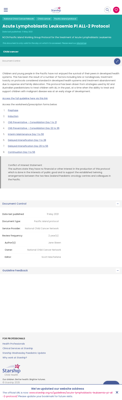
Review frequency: (12, 235)
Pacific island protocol (65, 18)
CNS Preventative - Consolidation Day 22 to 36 (33, 128)
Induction (13, 116)
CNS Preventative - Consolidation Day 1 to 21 (32, 122)
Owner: (9, 249)
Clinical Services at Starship (18, 348)
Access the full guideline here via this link (25, 98)
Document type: (11, 221)
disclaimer (81, 43)
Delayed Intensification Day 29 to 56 (28, 146)
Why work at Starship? (15, 357)
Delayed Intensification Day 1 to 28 (27, 140)
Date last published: (13, 214)
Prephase (13, 110)
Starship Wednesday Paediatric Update (24, 353)
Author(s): (10, 242)
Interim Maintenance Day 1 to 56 (26, 134)
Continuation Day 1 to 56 (21, 152)
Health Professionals (14, 343)
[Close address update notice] (116, 392)
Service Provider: (11, 228)
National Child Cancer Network (19, 18)
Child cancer (44, 18)
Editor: (8, 257)
